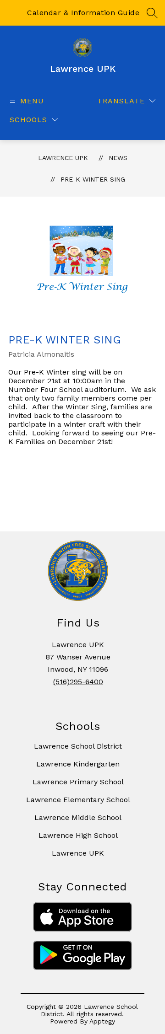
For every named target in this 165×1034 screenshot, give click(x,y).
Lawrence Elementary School (78, 799)
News (118, 157)
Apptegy (102, 1021)
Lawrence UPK (63, 157)
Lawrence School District (78, 746)
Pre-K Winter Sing (92, 179)
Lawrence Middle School (77, 817)
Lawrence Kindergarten (78, 764)
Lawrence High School (78, 835)
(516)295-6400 (78, 681)
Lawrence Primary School (78, 781)
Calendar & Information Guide (83, 12)
